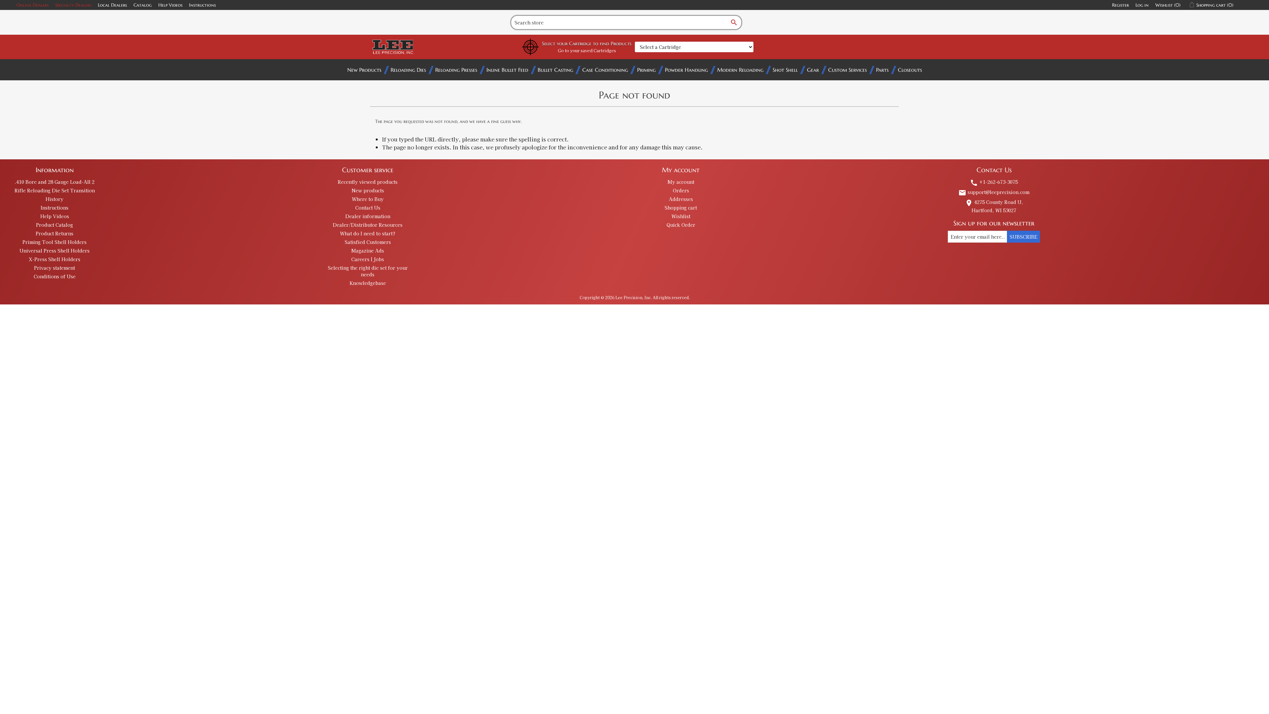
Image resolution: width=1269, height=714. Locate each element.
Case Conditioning (605, 69)
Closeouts (910, 69)
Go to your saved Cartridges (587, 50)
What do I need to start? (367, 233)
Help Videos (170, 5)
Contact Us (367, 207)
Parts (882, 69)
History (54, 199)
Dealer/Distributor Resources (368, 224)
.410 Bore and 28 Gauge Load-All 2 (55, 181)
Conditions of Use (55, 276)
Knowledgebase (368, 283)
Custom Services (847, 69)
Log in (1142, 5)
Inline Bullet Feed (507, 69)
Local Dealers (112, 5)
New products (368, 190)
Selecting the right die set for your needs (368, 271)
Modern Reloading (740, 69)
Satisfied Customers (368, 242)
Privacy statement (54, 267)
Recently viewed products (368, 181)
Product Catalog (54, 224)
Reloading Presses (456, 69)
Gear (813, 69)
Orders (681, 190)
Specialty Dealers (73, 5)
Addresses (681, 199)
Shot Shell (785, 69)
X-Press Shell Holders (54, 259)
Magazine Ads (367, 250)
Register (1120, 5)
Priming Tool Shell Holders (54, 242)
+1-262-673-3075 (994, 181)
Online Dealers (33, 5)
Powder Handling (686, 69)
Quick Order (681, 224)
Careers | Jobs (367, 259)
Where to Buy (368, 199)
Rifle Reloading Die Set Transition (55, 190)
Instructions (202, 5)
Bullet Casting (555, 69)
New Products (364, 69)
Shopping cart (681, 207)
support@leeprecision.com (993, 192)
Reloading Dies (408, 69)
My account (681, 181)
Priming (646, 69)
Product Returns (54, 233)
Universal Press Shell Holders (54, 250)
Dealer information (367, 216)
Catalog (143, 5)
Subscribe (1023, 236)
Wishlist (681, 216)
